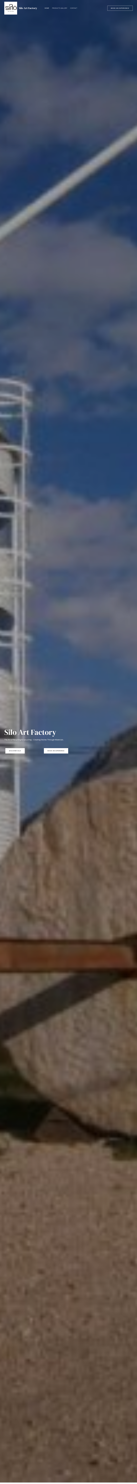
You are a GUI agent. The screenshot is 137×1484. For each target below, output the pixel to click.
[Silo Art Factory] (10, 8)
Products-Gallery (59, 8)
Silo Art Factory (28, 8)
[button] (120, 8)
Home (47, 8)
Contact (73, 8)
